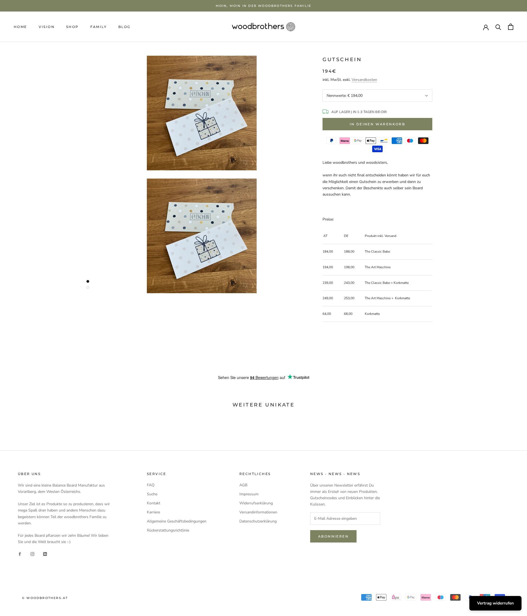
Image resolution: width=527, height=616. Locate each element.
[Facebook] (20, 553)
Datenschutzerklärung (258, 521)
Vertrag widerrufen (495, 603)
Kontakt (153, 503)
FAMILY (98, 27)
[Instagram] (32, 553)
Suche (152, 494)
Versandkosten (364, 79)
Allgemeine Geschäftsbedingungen (176, 521)
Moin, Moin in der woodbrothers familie (264, 6)
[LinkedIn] (45, 553)
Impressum (249, 494)
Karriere (153, 512)
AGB (243, 485)
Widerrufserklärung (256, 503)
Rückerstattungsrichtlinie (168, 530)
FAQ (151, 485)
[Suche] (498, 27)
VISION (47, 27)
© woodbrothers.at (45, 598)
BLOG (124, 27)
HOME (20, 27)
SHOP (72, 27)
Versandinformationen (258, 512)
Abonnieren (333, 536)
